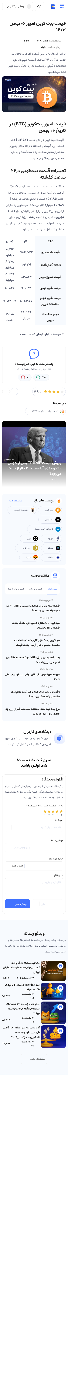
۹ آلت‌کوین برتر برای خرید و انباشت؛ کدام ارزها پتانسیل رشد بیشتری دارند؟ (35, 694)
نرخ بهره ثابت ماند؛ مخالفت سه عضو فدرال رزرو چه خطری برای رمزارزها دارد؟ (32, 711)
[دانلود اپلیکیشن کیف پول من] (39, 6)
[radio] (45, 813)
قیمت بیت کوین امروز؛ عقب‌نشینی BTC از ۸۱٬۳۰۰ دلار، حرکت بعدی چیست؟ (33, 608)
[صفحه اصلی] (53, 6)
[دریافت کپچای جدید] (35, 903)
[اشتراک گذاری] (14, 391)
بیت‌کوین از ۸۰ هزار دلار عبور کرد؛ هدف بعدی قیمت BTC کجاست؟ (36, 625)
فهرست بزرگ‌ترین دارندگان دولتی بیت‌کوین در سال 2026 (32, 677)
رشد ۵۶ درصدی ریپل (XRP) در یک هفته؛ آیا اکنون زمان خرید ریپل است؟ (33, 660)
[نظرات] (6, 391)
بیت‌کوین (50, 139)
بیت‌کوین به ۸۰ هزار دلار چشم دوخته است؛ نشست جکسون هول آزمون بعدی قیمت (36, 642)
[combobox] (34, 865)
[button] (62, 6)
